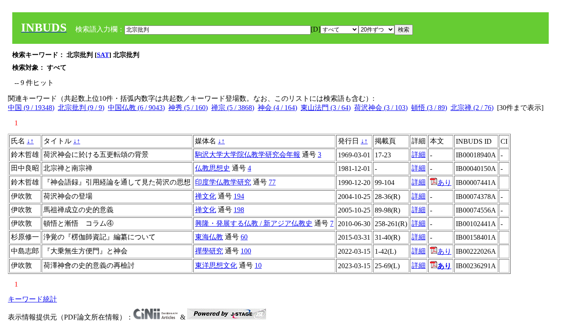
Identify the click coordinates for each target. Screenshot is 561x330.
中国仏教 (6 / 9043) (136, 107)
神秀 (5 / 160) (188, 107)
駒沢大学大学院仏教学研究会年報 (247, 154)
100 (246, 251)
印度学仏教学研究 (223, 182)
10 (258, 265)
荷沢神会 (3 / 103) (381, 107)
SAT (103, 54)
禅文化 (205, 196)
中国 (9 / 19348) (31, 107)
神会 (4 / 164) (277, 107)
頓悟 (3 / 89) (429, 107)
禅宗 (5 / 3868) (232, 107)
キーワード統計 (32, 299)
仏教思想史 (212, 168)
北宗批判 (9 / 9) (81, 107)
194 (239, 196)
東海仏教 (209, 237)
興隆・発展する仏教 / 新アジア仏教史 (253, 223)
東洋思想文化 (216, 265)
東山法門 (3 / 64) (326, 107)
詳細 (419, 154)
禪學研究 (209, 251)
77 (272, 182)
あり (444, 182)
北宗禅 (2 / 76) (472, 107)
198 (239, 209)
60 (244, 237)
